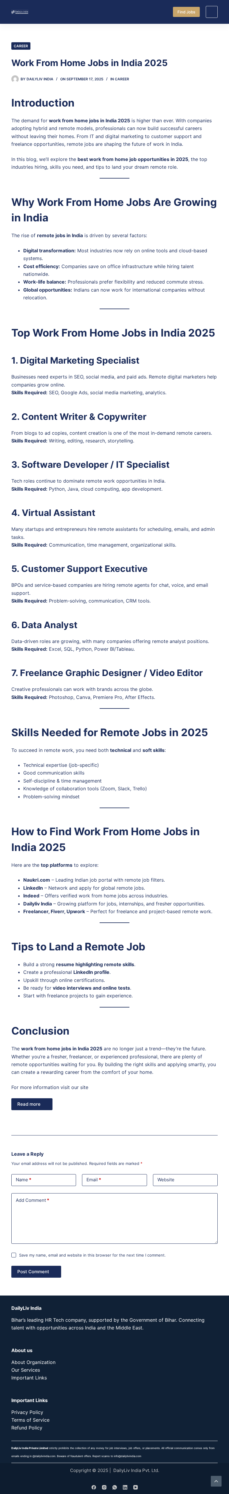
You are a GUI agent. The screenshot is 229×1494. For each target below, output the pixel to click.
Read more (29, 1104)
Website (165, 1179)
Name (23, 1179)
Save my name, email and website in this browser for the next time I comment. (92, 1255)
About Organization (33, 1362)
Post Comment (33, 1271)
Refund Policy (26, 1428)
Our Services (25, 1370)
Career (21, 46)
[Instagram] (104, 1487)
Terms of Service (30, 1420)
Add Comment (32, 1200)
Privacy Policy (27, 1412)
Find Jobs (186, 12)
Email (93, 1179)
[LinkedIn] (125, 1487)
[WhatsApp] (114, 1487)
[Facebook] (94, 1487)
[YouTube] (135, 1487)
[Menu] (212, 12)
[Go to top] (216, 1481)
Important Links (29, 1378)
